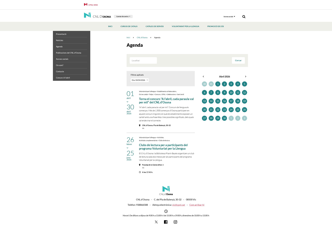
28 (211, 118)
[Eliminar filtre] (147, 80)
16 (224, 101)
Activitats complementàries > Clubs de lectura (154, 140)
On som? (59, 65)
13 (204, 101)
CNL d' (101, 16)
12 (244, 92)
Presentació (61, 34)
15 (218, 101)
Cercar (238, 60)
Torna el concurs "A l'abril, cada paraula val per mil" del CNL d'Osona (166, 100)
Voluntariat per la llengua (185, 26)
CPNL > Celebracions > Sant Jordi (172, 94)
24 (231, 109)
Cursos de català (128, 26)
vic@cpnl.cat (178, 204)
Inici (110, 26)
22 (218, 109)
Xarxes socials (228, 17)
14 (211, 101)
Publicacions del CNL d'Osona (68, 53)
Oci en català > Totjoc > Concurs (150, 94)
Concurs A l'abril (63, 77)
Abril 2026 (224, 76)
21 (211, 109)
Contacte (60, 71)
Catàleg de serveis (155, 26)
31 (211, 83)
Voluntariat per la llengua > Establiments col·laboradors (157, 91)
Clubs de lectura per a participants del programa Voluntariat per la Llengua (163, 146)
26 (244, 109)
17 (231, 101)
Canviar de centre (122, 16)
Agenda (59, 46)
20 (204, 109)
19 (244, 101)
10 (231, 92)
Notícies (59, 40)
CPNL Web (93, 5)
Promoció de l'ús (215, 26)
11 (238, 92)
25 (238, 109)
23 (224, 109)
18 (238, 101)
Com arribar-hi (196, 204)
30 (204, 83)
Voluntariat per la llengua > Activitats (151, 137)
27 (204, 118)
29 (218, 118)
